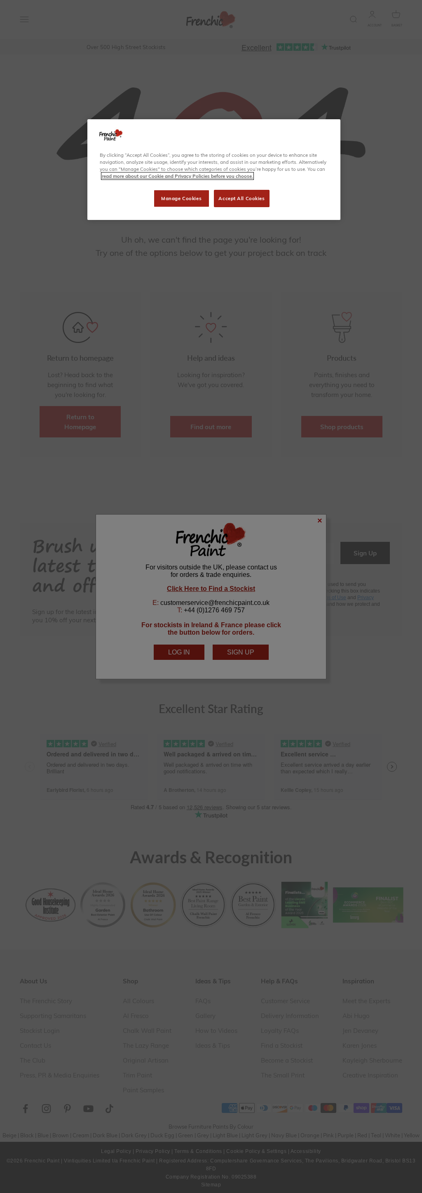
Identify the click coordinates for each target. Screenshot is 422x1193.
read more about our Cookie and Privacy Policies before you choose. (177, 176)
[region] (213, 169)
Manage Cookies (181, 198)
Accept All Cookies (241, 198)
